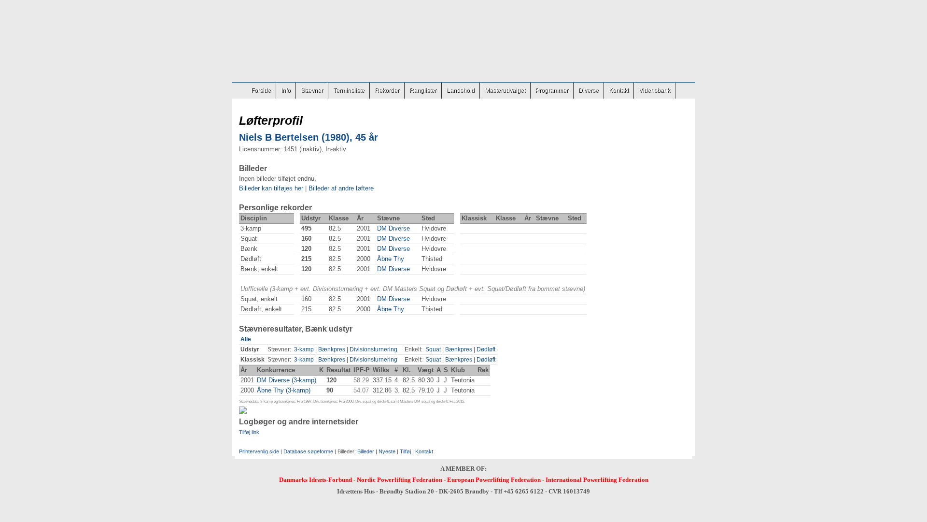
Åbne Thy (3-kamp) (283, 390)
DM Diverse (393, 228)
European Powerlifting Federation (494, 479)
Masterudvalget (505, 90)
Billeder (365, 451)
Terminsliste (349, 90)
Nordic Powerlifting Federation (399, 479)
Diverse (588, 90)
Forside (261, 90)
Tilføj (405, 451)
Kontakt (619, 90)
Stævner (312, 90)
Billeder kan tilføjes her (271, 188)
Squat (433, 349)
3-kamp (304, 349)
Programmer (551, 90)
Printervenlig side (259, 451)
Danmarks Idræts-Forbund (315, 479)
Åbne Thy (390, 258)
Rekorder (387, 90)
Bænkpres (331, 349)
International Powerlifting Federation (597, 479)
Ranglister (422, 90)
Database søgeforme (308, 451)
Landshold (461, 90)
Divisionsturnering (373, 349)
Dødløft (486, 349)
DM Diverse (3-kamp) (286, 380)
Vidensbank (654, 90)
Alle (245, 339)
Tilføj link (249, 432)
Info (286, 90)
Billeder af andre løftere (341, 188)
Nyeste (387, 451)
